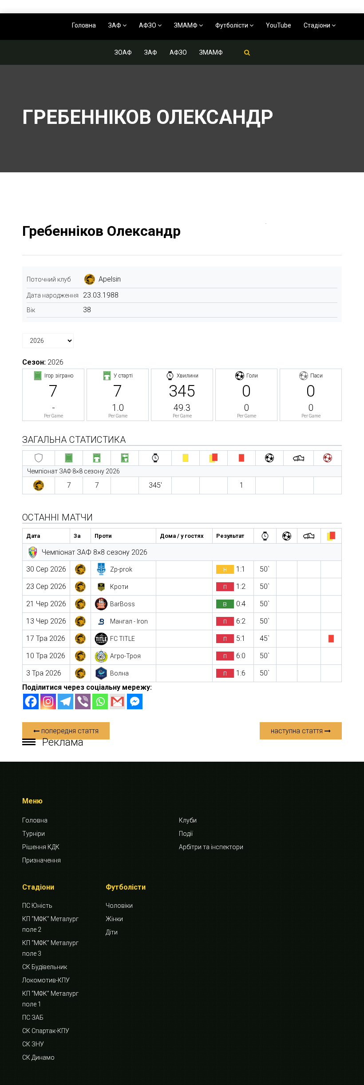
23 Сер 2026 (46, 586)
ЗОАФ (123, 52)
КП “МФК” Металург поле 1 (50, 999)
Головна (84, 25)
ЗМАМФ (186, 25)
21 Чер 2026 (46, 604)
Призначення (41, 860)
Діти (112, 932)
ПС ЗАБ (33, 1017)
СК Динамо (38, 1057)
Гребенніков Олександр (101, 231)
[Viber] (83, 701)
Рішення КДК (40, 847)
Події (186, 833)
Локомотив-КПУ (46, 980)
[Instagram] (48, 701)
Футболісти (232, 25)
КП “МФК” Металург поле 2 (50, 924)
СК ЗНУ (33, 1044)
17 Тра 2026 (45, 638)
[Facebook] (31, 701)
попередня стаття (69, 731)
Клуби (188, 820)
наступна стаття (297, 731)
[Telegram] (65, 701)
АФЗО (148, 25)
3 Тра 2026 (43, 673)
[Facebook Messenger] (134, 701)
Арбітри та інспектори (211, 847)
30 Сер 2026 (46, 569)
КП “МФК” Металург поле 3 (50, 948)
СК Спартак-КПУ (45, 1030)
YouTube (278, 25)
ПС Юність (37, 905)
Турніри (33, 833)
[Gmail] (117, 701)
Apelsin (110, 279)
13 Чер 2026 (46, 621)
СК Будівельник (44, 966)
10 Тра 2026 (45, 656)
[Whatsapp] (100, 701)
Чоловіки (119, 905)
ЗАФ (115, 25)
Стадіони (318, 25)
